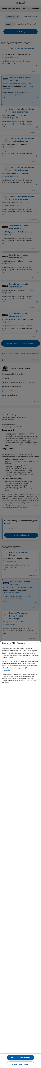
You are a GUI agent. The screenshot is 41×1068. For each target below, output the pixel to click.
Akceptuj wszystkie (20, 1057)
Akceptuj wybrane (20, 1064)
